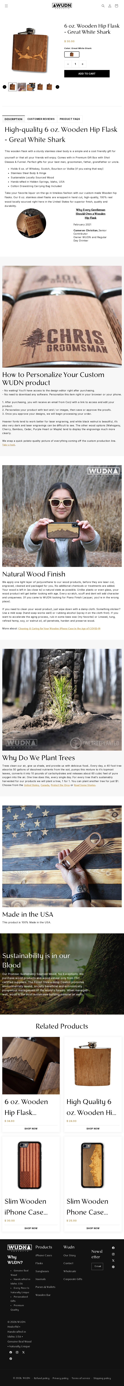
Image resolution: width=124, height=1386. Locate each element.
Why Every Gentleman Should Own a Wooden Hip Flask (90, 214)
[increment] (82, 64)
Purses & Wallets (45, 1287)
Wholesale (70, 1271)
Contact (68, 1263)
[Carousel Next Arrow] (57, 87)
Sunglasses (42, 1271)
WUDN (26, 1378)
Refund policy (42, 1378)
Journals (41, 1279)
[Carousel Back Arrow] (4, 87)
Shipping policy (102, 1378)
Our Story (70, 1255)
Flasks (39, 1263)
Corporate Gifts (73, 1279)
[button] (6, 6)
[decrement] (68, 64)
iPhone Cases (44, 1255)
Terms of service (81, 1378)
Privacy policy (61, 1378)
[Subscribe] (99, 1266)
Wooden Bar (43, 1295)
